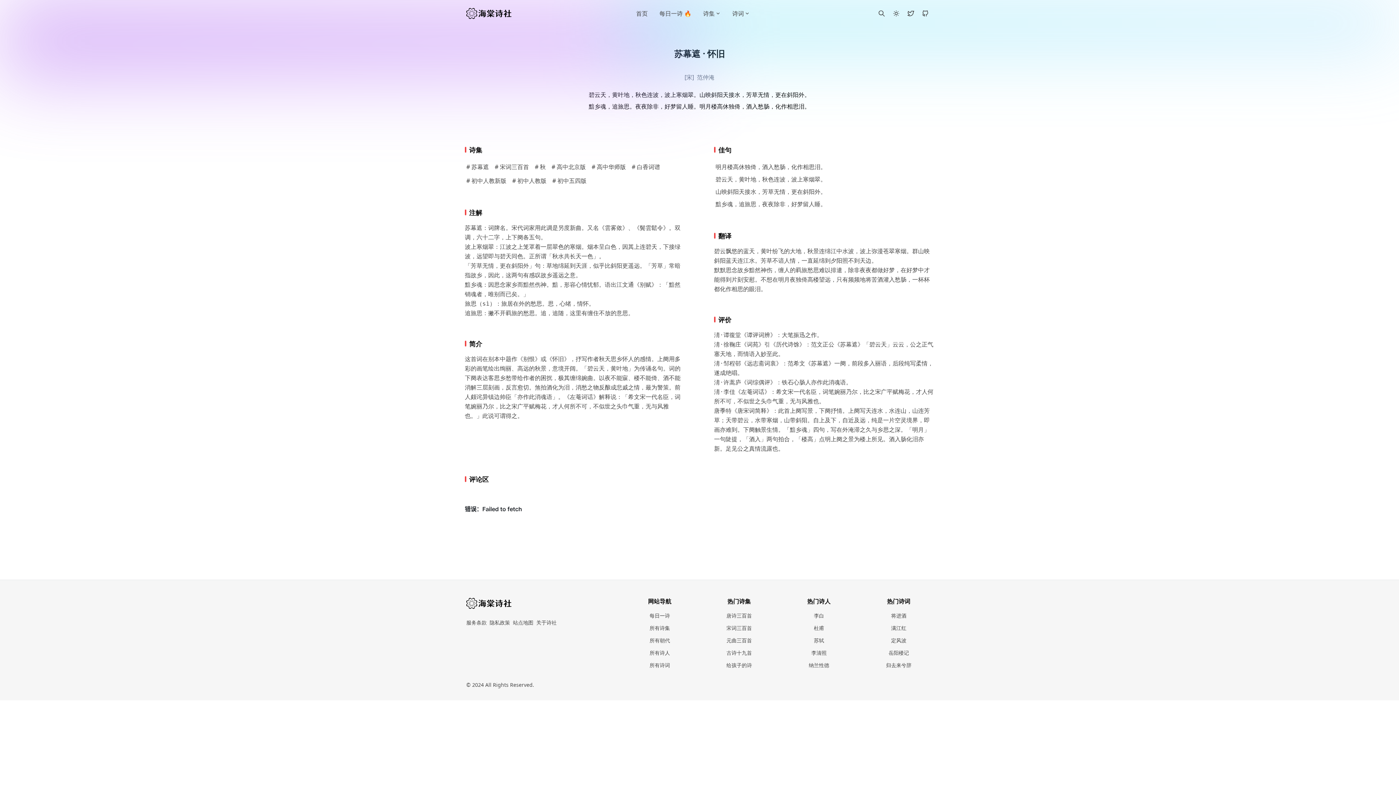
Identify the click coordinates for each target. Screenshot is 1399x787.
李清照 (819, 652)
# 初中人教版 (529, 181)
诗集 (709, 13)
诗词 (738, 13)
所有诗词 (660, 665)
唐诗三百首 (739, 615)
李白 (819, 615)
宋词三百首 (739, 627)
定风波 (898, 640)
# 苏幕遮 (477, 167)
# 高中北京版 (569, 167)
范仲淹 (705, 77)
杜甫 (819, 627)
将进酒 (898, 615)
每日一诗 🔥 (675, 13)
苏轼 (819, 640)
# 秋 (540, 167)
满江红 (898, 627)
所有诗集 (660, 627)
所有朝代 (660, 640)
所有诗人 (660, 652)
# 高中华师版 (609, 167)
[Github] (925, 13)
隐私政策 (500, 622)
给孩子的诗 (739, 665)
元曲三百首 (739, 640)
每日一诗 (660, 615)
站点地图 (523, 622)
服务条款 (476, 622)
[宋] (689, 77)
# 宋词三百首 (512, 167)
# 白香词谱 (646, 167)
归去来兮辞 (899, 665)
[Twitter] (911, 13)
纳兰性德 (819, 665)
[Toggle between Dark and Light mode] (896, 13)
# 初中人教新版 (486, 181)
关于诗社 (546, 622)
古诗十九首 (739, 652)
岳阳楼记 (899, 652)
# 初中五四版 (569, 181)
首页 (642, 13)
